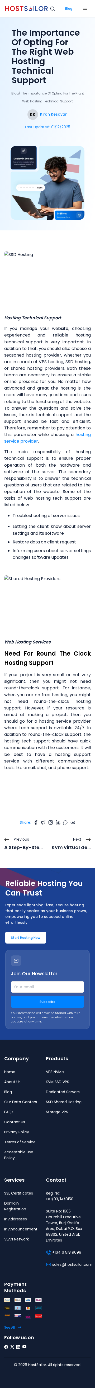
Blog (68, 8)
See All (9, 1327)
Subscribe (47, 1001)
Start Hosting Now (25, 937)
